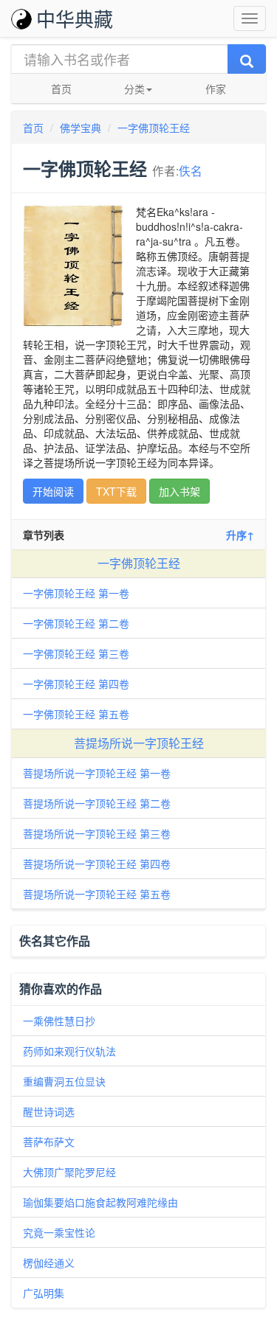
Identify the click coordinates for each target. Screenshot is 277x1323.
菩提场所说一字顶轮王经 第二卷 (97, 803)
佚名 (190, 170)
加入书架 (179, 491)
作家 (215, 88)
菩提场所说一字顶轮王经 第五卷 (97, 893)
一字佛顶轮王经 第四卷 (76, 683)
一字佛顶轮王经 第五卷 (76, 713)
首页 (61, 88)
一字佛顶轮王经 (153, 127)
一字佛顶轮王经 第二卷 (76, 623)
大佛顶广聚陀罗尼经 (69, 1171)
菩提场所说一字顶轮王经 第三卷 (97, 833)
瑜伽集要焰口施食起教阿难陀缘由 (100, 1202)
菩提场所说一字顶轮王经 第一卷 (97, 772)
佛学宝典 (80, 127)
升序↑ (240, 534)
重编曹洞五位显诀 (64, 1081)
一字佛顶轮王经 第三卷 (76, 653)
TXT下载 (116, 491)
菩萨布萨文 (49, 1141)
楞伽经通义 (49, 1262)
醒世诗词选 (49, 1111)
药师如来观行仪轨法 (69, 1051)
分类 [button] (134, 88)
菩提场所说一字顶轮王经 (139, 743)
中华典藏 (74, 18)
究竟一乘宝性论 (59, 1232)
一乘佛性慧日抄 (59, 1020)
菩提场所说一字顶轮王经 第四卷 (97, 863)
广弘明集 (43, 1292)
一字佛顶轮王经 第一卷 (76, 593)
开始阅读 (53, 491)
